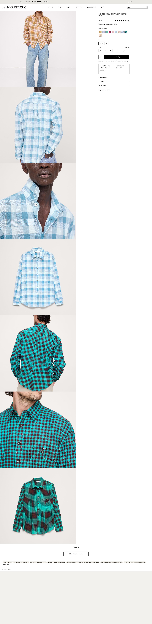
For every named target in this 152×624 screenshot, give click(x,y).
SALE (102, 7)
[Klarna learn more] (127, 61)
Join (105, 70)
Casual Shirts (7, 569)
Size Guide (126, 47)
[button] (38, 277)
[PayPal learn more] (121, 61)
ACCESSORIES (91, 7)
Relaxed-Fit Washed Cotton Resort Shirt (111, 562)
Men (2, 569)
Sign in (101, 70)
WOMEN (50, 7)
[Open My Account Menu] (127, 2)
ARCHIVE (79, 7)
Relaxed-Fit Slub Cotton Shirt (38, 562)
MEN (60, 7)
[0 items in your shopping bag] (131, 2)
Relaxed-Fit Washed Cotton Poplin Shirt (134, 562)
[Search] (147, 7)
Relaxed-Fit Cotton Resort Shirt (56, 562)
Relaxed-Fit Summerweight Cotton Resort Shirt (15, 562)
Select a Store (119, 67)
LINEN (69, 7)
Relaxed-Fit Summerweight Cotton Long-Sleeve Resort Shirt (83, 562)
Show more (5, 564)
